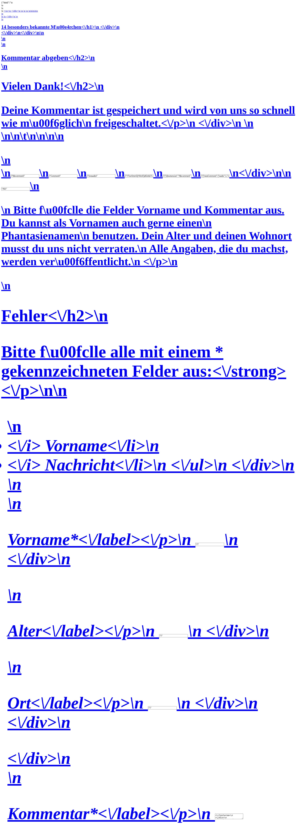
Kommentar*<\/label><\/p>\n (111, 813)
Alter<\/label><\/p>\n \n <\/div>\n (138, 631)
